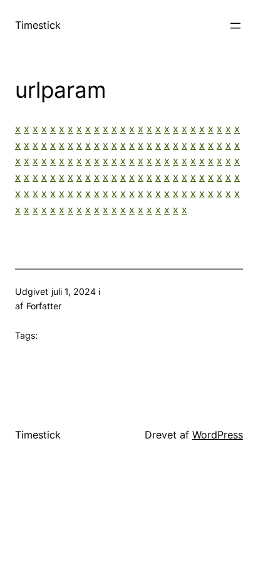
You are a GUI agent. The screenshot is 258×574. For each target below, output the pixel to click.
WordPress (217, 434)
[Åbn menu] (235, 25)
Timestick (38, 25)
